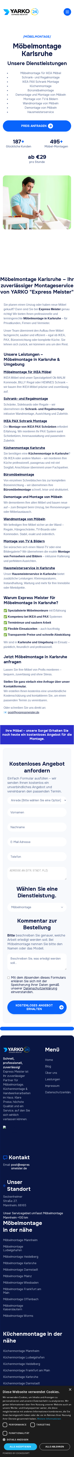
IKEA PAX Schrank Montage (25, 421)
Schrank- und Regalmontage (26, 399)
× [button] (70, 1389)
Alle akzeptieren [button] (20, 1446)
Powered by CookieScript (16, 1453)
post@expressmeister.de (23, 712)
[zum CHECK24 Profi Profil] (14, 1135)
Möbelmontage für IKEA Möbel (27, 372)
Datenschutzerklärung (40, 988)
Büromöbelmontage (19, 475)
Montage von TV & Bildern (24, 541)
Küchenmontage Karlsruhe (24, 448)
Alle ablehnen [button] (54, 1446)
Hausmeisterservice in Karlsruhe (29, 568)
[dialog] (37, 1421)
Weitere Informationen (49, 1418)
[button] (67, 12)
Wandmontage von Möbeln (24, 519)
